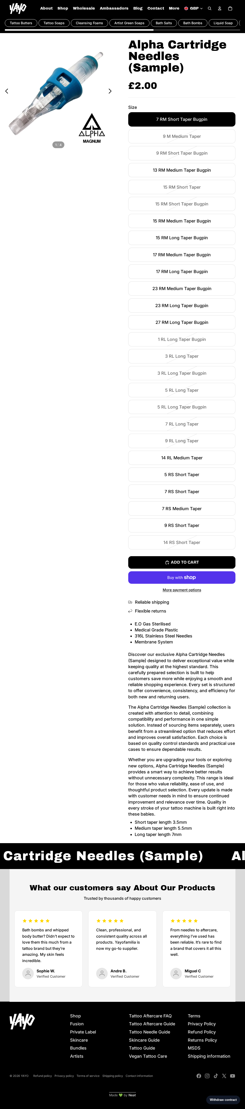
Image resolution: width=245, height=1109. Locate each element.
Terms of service (88, 1076)
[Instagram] (207, 1076)
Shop (75, 1015)
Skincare (79, 1040)
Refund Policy (202, 1031)
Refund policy (42, 1076)
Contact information (139, 1076)
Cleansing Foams (89, 23)
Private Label (83, 1031)
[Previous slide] (5, 91)
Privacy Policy (202, 1023)
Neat (132, 1095)
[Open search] (209, 8)
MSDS (194, 1048)
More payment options (182, 590)
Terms (194, 1015)
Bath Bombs (192, 23)
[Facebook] (199, 1076)
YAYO (24, 1076)
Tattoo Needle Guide (149, 1031)
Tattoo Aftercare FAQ (150, 1015)
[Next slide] (111, 91)
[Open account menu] (219, 8)
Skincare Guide (144, 1040)
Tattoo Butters (21, 23)
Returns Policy (202, 1040)
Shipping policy (112, 1076)
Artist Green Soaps (129, 23)
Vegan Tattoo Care (148, 1056)
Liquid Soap (223, 23)
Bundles (78, 1048)
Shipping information (209, 1056)
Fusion (77, 1023)
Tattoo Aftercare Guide (152, 1023)
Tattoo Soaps (54, 23)
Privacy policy (64, 1076)
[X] (224, 1076)
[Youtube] (232, 1076)
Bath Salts (164, 23)
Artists (77, 1056)
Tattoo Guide (142, 1048)
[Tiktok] (216, 1076)
